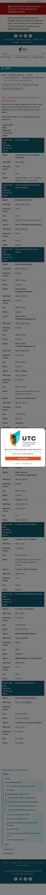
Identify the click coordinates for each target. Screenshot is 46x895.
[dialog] (23, 447)
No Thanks (17, 464)
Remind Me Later (27, 464)
